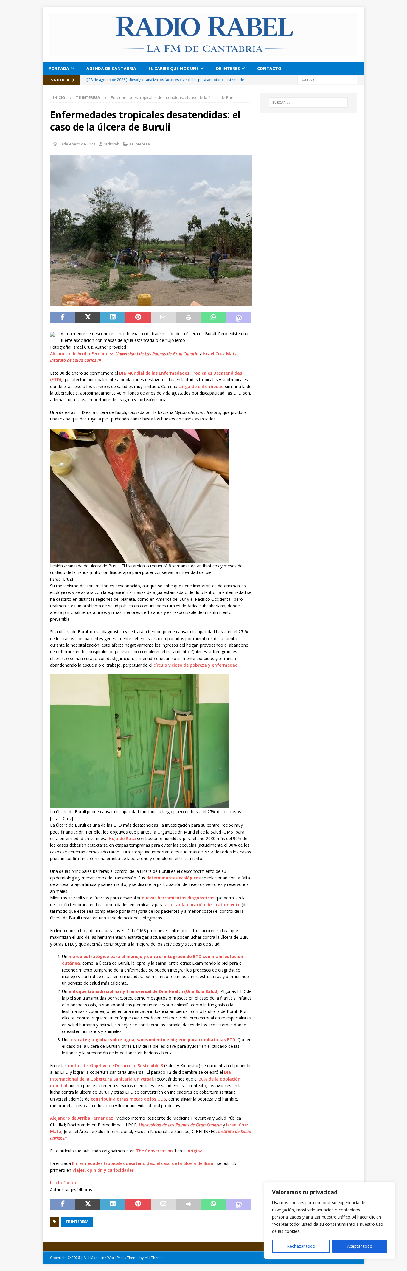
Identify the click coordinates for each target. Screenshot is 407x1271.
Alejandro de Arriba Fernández (81, 353)
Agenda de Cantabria (111, 68)
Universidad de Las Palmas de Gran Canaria (157, 353)
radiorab (111, 144)
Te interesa (139, 144)
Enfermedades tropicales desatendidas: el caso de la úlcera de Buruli (144, 1163)
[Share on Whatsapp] (213, 317)
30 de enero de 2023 (76, 144)
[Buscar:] (327, 79)
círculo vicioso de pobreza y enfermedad (195, 665)
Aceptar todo (359, 1246)
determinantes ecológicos (173, 878)
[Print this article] (188, 317)
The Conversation (154, 1151)
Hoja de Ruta (122, 838)
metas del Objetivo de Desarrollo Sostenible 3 (115, 1065)
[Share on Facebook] (62, 317)
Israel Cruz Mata (220, 353)
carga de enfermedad (201, 386)
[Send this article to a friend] (163, 317)
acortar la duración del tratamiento (202, 904)
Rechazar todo (301, 1246)
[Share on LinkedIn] (112, 317)
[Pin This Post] (137, 317)
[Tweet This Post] (87, 317)
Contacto (269, 68)
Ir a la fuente (63, 1182)
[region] (329, 1220)
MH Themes (154, 1257)
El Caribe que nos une (173, 68)
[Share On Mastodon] (238, 317)
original (196, 1151)
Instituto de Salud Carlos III (75, 360)
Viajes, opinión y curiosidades (103, 1170)
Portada (59, 68)
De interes (228, 68)
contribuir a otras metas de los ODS (128, 1099)
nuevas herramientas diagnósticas (178, 898)
